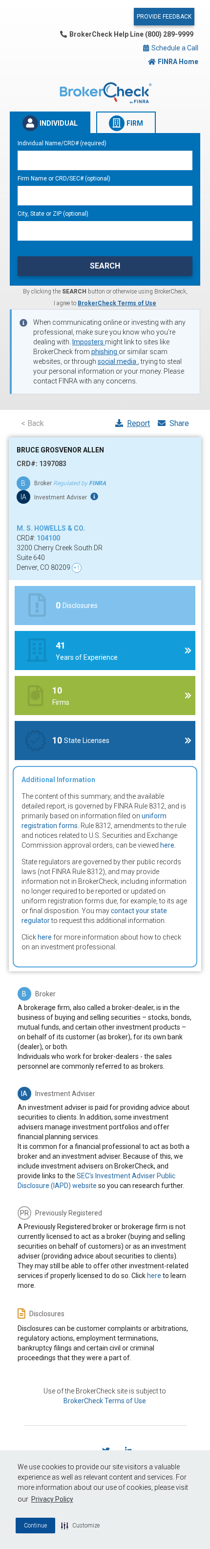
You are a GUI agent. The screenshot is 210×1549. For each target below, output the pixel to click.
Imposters (88, 342)
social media (118, 361)
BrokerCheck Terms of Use (117, 303)
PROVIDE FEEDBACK (164, 16)
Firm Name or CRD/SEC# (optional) (64, 178)
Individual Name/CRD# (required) (62, 143)
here (167, 845)
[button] (80, 1525)
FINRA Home (178, 62)
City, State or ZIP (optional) (53, 213)
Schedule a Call (174, 48)
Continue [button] (35, 1525)
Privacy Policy (52, 1499)
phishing (105, 352)
